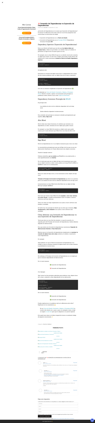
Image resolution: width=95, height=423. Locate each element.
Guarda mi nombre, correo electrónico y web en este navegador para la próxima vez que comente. (55, 414)
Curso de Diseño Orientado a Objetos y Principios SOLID (59, 308)
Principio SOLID (62, 40)
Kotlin (58, 336)
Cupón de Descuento (63, 95)
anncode (47, 8)
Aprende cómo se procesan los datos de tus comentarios (64, 418)
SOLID (68, 99)
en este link (49, 311)
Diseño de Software (47, 324)
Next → (43, 352)
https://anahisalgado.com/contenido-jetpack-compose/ (54, 375)
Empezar (26, 33)
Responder (75, 362)
